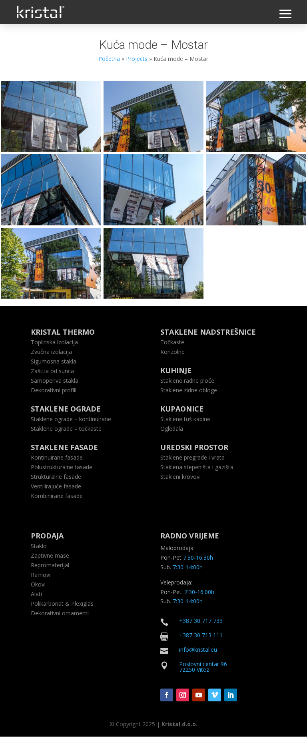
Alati (36, 594)
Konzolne (172, 351)
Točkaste (172, 342)
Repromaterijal (50, 565)
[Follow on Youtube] (198, 695)
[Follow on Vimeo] (214, 695)
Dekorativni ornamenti (60, 613)
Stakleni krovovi (180, 476)
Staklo (39, 546)
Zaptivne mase (50, 555)
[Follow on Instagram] (182, 695)
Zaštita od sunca (52, 371)
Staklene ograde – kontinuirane (71, 419)
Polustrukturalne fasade (61, 467)
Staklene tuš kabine (185, 419)
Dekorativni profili (53, 390)
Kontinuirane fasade (57, 457)
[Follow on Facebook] (166, 695)
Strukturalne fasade (56, 476)
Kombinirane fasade (57, 496)
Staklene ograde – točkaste (66, 428)
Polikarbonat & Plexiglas (62, 603)
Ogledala (171, 428)
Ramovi (40, 574)
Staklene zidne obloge (188, 390)
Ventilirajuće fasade (56, 486)
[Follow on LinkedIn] (230, 695)
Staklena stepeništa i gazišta (196, 467)
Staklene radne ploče (187, 380)
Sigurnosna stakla (53, 361)
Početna (109, 58)
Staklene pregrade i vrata (192, 457)
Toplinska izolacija (54, 342)
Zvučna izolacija (51, 351)
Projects (137, 58)
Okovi (38, 584)
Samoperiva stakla (54, 380)
